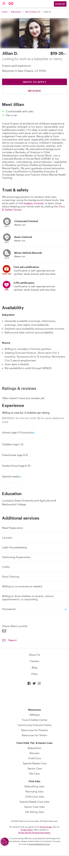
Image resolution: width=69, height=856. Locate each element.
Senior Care (34, 768)
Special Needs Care (34, 763)
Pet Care (34, 773)
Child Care (34, 758)
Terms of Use (46, 827)
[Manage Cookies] (5, 842)
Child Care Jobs (34, 796)
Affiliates (34, 714)
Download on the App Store (34, 697)
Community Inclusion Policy (35, 724)
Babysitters (16, 12)
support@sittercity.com (39, 844)
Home (4, 12)
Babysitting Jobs (34, 786)
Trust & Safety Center (34, 719)
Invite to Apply (34, 81)
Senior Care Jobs (34, 806)
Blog (34, 667)
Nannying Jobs (34, 791)
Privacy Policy (27, 830)
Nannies (34, 753)
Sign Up (60, 4)
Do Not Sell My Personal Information (34, 832)
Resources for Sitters (34, 735)
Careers (34, 661)
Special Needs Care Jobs (34, 801)
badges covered (33, 203)
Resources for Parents (34, 730)
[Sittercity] (11, 4)
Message (34, 90)
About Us (34, 654)
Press (34, 673)
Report (13, 640)
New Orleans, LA (32, 12)
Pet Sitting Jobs (34, 811)
